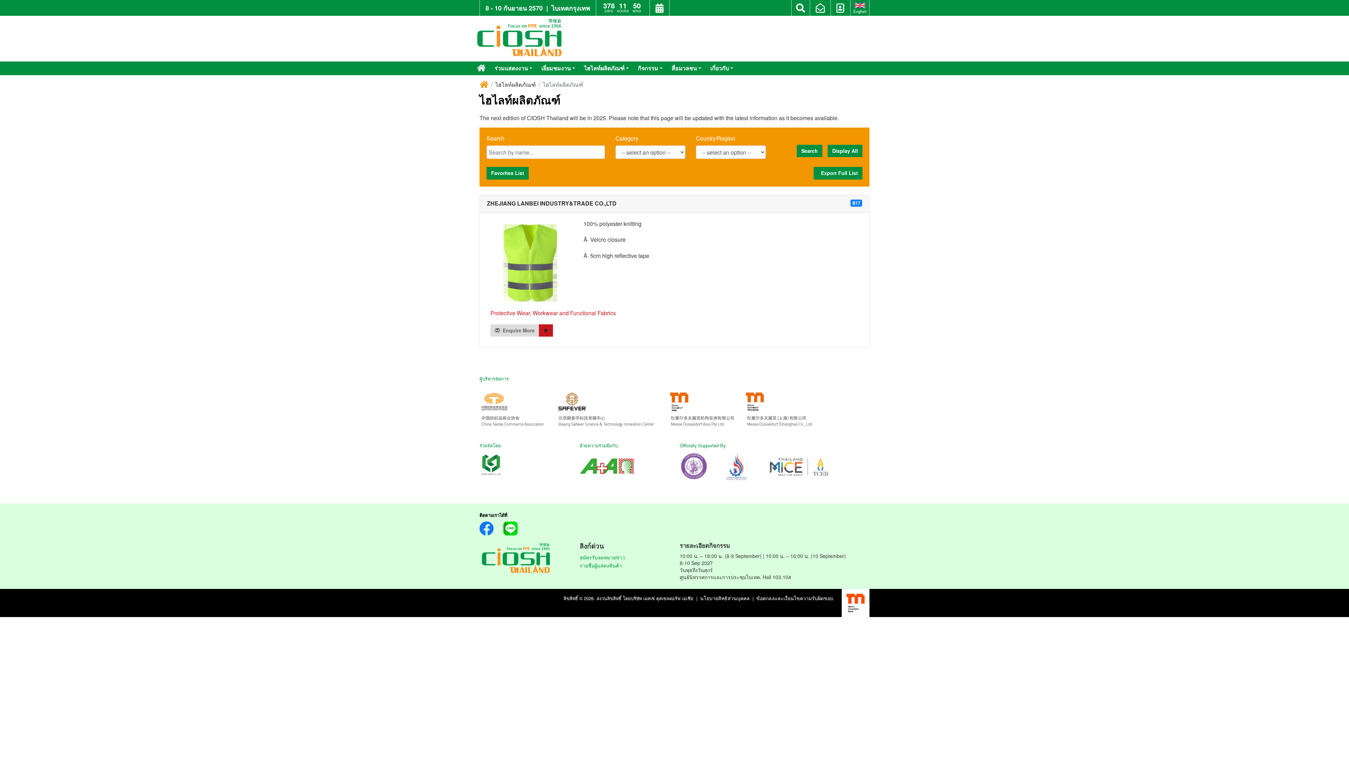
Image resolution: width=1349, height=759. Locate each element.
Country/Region (715, 138)
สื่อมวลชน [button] (684, 68)
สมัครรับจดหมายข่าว (602, 557)
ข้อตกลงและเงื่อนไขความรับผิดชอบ (794, 598)
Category (626, 138)
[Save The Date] (660, 8)
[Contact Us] (840, 8)
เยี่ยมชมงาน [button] (556, 68)
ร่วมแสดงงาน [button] (511, 68)
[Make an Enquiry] (820, 8)
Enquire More (517, 330)
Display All (845, 150)
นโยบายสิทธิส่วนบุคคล (725, 598)
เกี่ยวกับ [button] (719, 68)
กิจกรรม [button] (648, 68)
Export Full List (838, 172)
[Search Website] (800, 8)
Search (495, 138)
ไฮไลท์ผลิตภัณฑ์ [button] (604, 68)
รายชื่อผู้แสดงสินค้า (601, 565)
